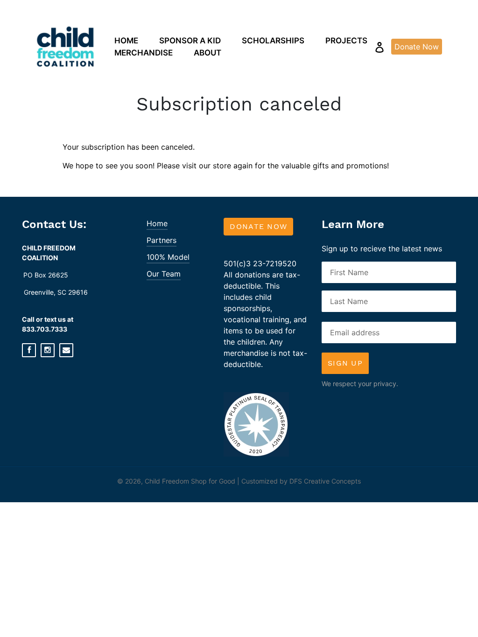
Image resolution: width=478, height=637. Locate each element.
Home (157, 223)
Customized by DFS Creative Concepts (301, 481)
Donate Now (258, 226)
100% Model (168, 257)
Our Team (164, 273)
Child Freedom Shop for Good (190, 481)
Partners (161, 240)
